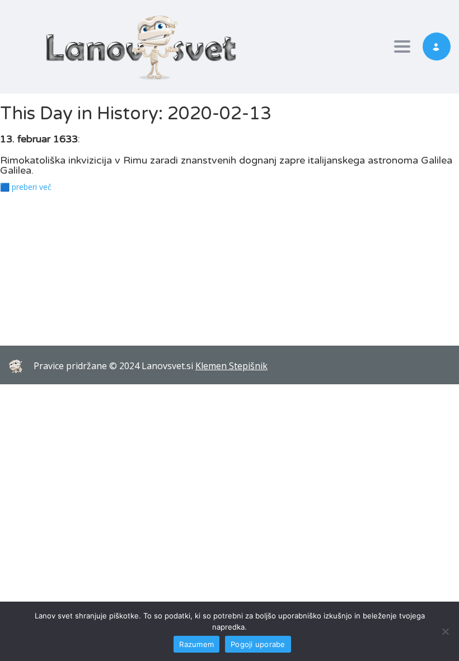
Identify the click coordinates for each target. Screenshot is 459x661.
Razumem (196, 644)
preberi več (31, 186)
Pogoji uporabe (258, 644)
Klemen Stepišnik (231, 366)
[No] (445, 631)
